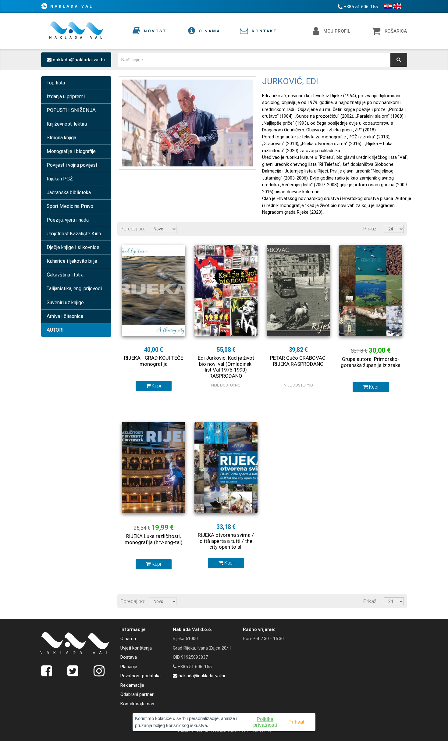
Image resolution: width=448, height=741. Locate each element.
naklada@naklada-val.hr (78, 59)
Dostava (128, 657)
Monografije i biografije (71, 151)
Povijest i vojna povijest (72, 165)
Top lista (56, 83)
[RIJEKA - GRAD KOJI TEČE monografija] (153, 290)
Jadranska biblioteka (69, 192)
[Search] (398, 60)
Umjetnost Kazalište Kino (74, 234)
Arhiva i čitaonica (65, 316)
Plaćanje (128, 666)
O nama (128, 638)
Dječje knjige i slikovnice (73, 247)
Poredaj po (132, 229)
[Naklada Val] (74, 643)
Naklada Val (71, 6)
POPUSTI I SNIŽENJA (71, 110)
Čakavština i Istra (65, 275)
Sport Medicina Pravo (70, 206)
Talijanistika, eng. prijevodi (74, 288)
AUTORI (55, 330)
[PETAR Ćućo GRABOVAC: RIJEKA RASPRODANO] (298, 290)
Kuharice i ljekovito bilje (72, 261)
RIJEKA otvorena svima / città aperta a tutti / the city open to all (226, 541)
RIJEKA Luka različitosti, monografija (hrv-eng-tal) (154, 539)
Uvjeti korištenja (136, 648)
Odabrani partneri (137, 694)
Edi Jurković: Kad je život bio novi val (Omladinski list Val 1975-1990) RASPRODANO (226, 367)
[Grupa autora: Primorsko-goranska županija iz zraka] (371, 290)
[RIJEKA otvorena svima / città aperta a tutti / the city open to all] (226, 467)
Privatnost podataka (140, 676)
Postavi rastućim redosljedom (182, 228)
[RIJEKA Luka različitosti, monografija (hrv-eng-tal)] (153, 467)
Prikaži (370, 229)
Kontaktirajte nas (137, 704)
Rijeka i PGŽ (60, 179)
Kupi (156, 386)
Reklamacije (132, 685)
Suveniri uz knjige (65, 302)
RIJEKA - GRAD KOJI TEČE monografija (153, 361)
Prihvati (297, 722)
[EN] (397, 6)
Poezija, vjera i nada (68, 220)
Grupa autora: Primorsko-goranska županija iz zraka (370, 362)
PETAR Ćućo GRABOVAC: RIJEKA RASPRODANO (298, 361)
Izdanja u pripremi (66, 96)
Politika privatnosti (265, 721)
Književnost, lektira (67, 124)
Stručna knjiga (61, 138)
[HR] (388, 6)
